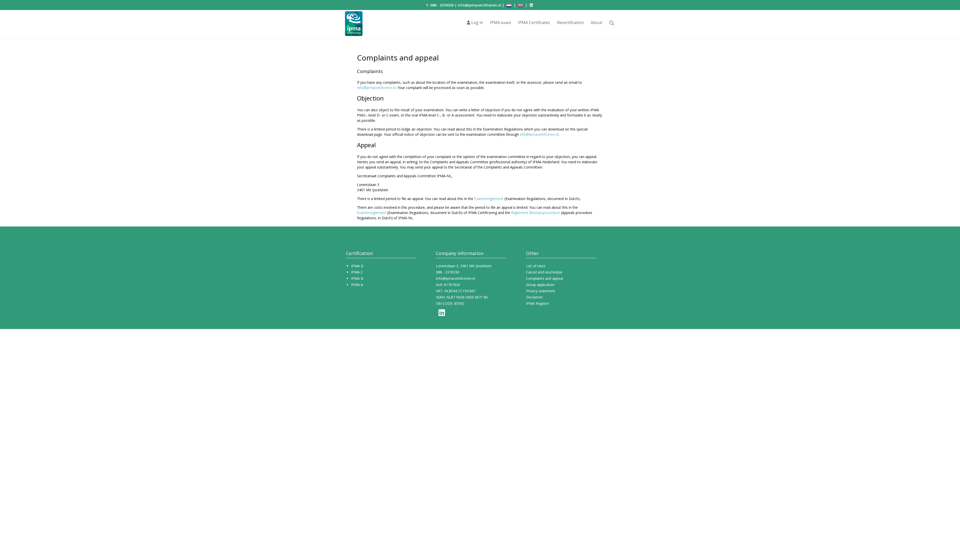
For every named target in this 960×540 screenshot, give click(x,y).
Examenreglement (489, 198)
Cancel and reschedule (544, 272)
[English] (520, 5)
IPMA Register (537, 303)
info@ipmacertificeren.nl (479, 5)
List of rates (536, 266)
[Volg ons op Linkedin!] (531, 5)
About (596, 22)
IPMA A (357, 284)
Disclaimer (534, 297)
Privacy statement (540, 290)
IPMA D (357, 266)
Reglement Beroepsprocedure (535, 212)
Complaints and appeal (544, 278)
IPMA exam (500, 22)
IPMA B (357, 278)
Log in (476, 22)
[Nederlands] (509, 5)
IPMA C (357, 272)
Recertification (570, 22)
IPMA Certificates (534, 22)
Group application (540, 284)
